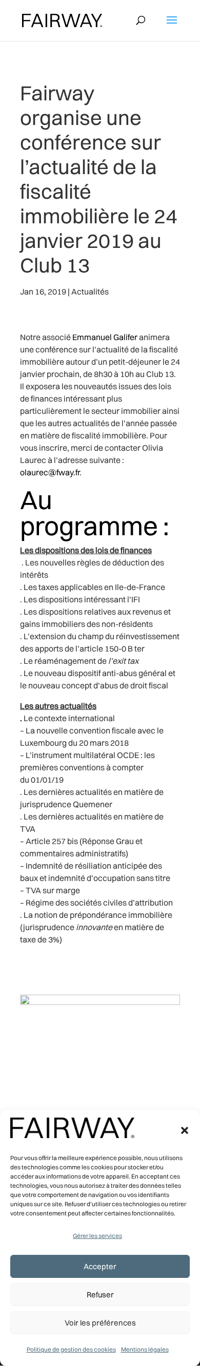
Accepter (100, 1266)
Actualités (90, 291)
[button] (184, 1130)
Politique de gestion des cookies (71, 1349)
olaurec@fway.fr (49, 472)
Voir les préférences (100, 1323)
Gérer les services (97, 1235)
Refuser (100, 1294)
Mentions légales (145, 1349)
